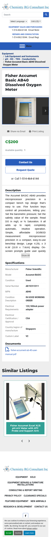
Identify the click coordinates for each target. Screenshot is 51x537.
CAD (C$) (35, 21)
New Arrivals (38, 501)
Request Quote (25, 170)
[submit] (46, 14)
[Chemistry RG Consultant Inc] (25, 468)
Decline (18, 533)
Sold (32, 477)
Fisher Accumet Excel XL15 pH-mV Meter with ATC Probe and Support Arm (25, 428)
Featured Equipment (16, 501)
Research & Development (18, 506)
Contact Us (25, 162)
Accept (8, 533)
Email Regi (34, 37)
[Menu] (22, 46)
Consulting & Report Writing (25, 490)
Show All (25, 255)
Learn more (29, 533)
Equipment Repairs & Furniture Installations (25, 483)
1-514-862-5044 (19, 37)
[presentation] (22, 441)
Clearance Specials (35, 495)
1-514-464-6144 (19, 30)
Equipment (22, 477)
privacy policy (32, 528)
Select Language (17, 21)
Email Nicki (33, 30)
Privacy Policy (13, 495)
